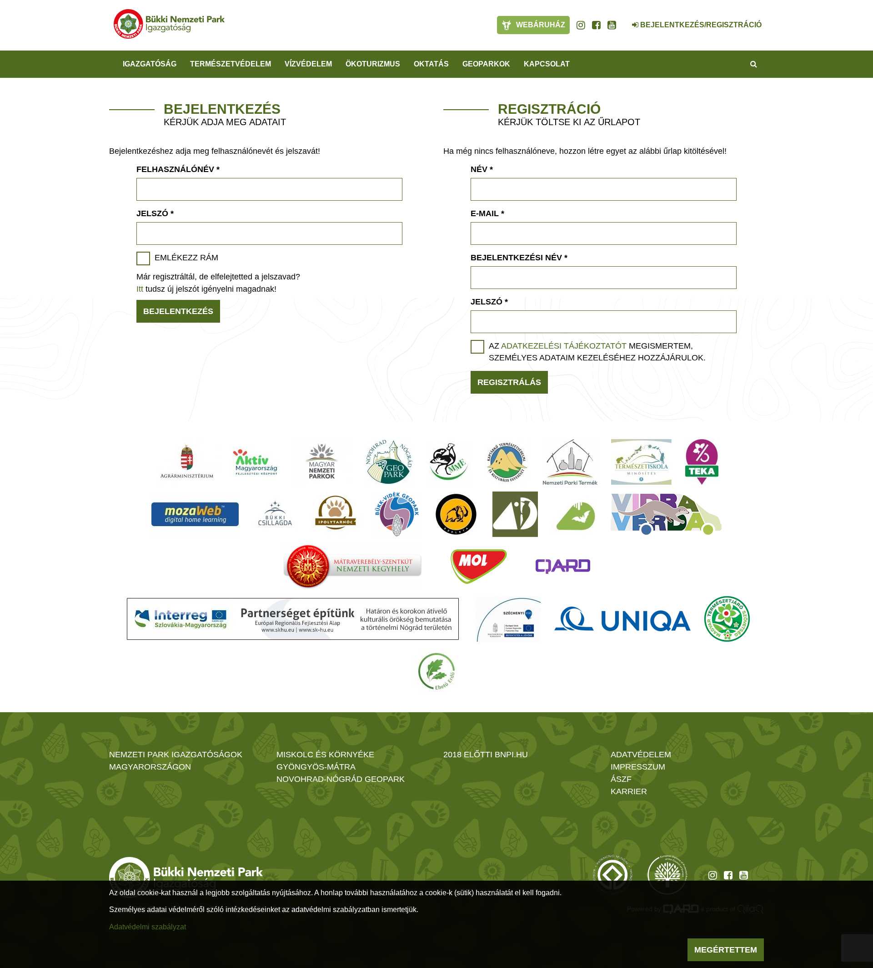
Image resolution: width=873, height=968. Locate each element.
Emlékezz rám (186, 257)
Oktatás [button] (431, 64)
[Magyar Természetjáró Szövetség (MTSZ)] (727, 619)
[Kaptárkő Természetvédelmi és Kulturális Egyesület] (507, 462)
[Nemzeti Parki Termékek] (570, 462)
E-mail (487, 213)
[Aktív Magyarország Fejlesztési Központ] (255, 462)
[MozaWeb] (195, 514)
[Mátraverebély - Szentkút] (352, 566)
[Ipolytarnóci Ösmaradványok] (336, 514)
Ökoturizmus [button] (373, 64)
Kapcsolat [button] (547, 64)
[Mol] (479, 566)
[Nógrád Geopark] (389, 462)
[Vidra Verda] (666, 514)
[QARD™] (563, 566)
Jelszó (155, 213)
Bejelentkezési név (519, 257)
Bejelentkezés (178, 311)
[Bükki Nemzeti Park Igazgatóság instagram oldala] (580, 25)
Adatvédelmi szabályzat (147, 927)
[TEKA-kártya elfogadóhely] (701, 462)
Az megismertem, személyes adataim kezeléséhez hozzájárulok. (597, 351)
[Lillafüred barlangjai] (574, 514)
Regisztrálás (509, 382)
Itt (139, 289)
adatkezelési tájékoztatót (564, 345)
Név (482, 169)
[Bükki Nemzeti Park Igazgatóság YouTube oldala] (611, 25)
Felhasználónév (178, 169)
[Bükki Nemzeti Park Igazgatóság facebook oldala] (596, 25)
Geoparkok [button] (486, 64)
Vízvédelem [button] (308, 64)
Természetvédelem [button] (230, 64)
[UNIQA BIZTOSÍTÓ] (622, 619)
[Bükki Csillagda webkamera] (623, 20)
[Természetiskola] (641, 462)
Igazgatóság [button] (149, 64)
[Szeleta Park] (456, 514)
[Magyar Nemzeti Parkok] (321, 462)
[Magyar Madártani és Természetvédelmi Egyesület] (449, 462)
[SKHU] (293, 619)
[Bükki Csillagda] (274, 514)
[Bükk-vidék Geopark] (397, 514)
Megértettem (725, 949)
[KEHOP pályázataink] (508, 619)
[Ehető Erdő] (436, 671)
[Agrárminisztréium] (187, 462)
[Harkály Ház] (515, 514)
